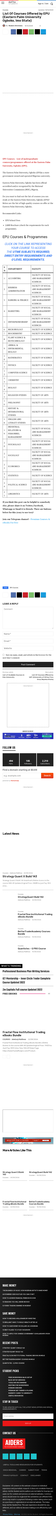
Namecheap (15, 780)
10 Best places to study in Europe (16, 1330)
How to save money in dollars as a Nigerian (20, 1326)
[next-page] (8, 1056)
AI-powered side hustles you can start (19, 1294)
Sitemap (17, 1514)
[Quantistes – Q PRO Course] (9, 951)
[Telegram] (43, 31)
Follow (28, 754)
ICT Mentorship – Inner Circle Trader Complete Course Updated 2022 (26, 980)
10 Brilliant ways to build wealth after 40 (20, 1322)
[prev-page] (4, 1056)
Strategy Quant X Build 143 (20, 876)
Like (11, 754)
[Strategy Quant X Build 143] (28, 853)
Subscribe (45, 754)
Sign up (28, 1423)
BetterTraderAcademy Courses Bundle (39, 1203)
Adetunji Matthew (16, 873)
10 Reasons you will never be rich (16, 1302)
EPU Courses (14, 588)
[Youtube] (34, 1456)
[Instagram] (12, 1456)
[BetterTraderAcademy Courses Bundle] (9, 934)
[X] (19, 31)
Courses (5, 10)
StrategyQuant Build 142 (30, 897)
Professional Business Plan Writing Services (26, 971)
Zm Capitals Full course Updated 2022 (22, 989)
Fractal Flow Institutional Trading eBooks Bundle (35, 915)
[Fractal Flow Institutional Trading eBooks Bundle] (9, 917)
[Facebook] (13, 31)
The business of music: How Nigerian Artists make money (25, 1290)
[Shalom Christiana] (4, 25)
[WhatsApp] (31, 31)
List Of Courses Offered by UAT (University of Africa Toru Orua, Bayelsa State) (41, 677)
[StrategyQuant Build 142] (9, 900)
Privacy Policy (8, 1514)
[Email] (37, 31)
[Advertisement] (28, 63)
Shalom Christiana (15, 25)
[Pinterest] (25, 31)
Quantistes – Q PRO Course (32, 948)
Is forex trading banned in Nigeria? (17, 1306)
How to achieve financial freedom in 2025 (19, 1298)
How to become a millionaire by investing (19, 1318)
